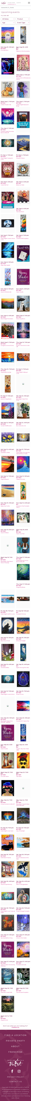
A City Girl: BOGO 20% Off (7, 804)
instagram (19, 1071)
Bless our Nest (20, 185)
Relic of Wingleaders (22, 884)
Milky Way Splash (5, 265)
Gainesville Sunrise (6, 372)
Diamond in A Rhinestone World (23, 78)
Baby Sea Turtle (5, 506)
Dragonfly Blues (20, 587)
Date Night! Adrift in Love (8, 614)
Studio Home (11, 2)
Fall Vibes (19, 776)
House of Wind (20, 158)
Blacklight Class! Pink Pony (22, 399)
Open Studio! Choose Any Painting (8, 965)
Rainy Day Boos (20, 318)
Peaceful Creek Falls (6, 992)
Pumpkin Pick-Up (21, 614)
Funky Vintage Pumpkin (22, 911)
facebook (12, 1071)
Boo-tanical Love (21, 425)
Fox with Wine (5, 776)
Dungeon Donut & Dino (7, 345)
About (15, 1046)
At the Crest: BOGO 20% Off (22, 346)
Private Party (15, 1041)
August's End (4, 1020)
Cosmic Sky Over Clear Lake (22, 749)
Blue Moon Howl (5, 640)
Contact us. (15, 1027)
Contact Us (15, 1082)
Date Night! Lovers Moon (8, 694)
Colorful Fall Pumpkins (22, 238)
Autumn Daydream (6, 399)
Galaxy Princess (20, 479)
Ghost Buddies (5, 667)
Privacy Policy (15, 1077)
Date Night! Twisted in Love (7, 159)
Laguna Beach (5, 479)
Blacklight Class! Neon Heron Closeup (7, 562)
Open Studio (19, 292)
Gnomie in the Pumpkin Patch (22, 506)
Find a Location (15, 1035)
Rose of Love (20, 694)
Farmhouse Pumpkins (22, 992)
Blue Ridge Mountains (7, 318)
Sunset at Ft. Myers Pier (22, 721)
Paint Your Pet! (20, 533)
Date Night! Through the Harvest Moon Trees (23, 453)
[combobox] (8, 18)
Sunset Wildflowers (6, 425)
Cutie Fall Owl (4, 185)
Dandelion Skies (5, 452)
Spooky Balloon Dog (6, 938)
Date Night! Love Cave (7, 831)
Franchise (15, 1052)
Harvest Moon (20, 211)
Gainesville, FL (5, 7)
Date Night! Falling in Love (22, 373)
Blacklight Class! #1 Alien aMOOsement (22, 804)
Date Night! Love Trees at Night (8, 912)
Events (19, 2)
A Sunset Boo (4, 50)
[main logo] (3, 2)
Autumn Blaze (5, 532)
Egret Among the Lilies (22, 667)
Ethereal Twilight (20, 640)
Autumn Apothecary (6, 884)
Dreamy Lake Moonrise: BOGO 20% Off (7, 132)
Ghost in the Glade (21, 938)
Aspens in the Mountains (23, 51)
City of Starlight (20, 831)
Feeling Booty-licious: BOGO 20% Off (22, 561)
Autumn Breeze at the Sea (22, 858)
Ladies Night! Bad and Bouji (22, 105)
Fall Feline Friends (6, 857)
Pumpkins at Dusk (21, 964)
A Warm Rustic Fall (6, 104)
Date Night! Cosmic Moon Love (8, 239)
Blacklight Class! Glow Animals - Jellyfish (7, 721)
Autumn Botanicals (6, 292)
